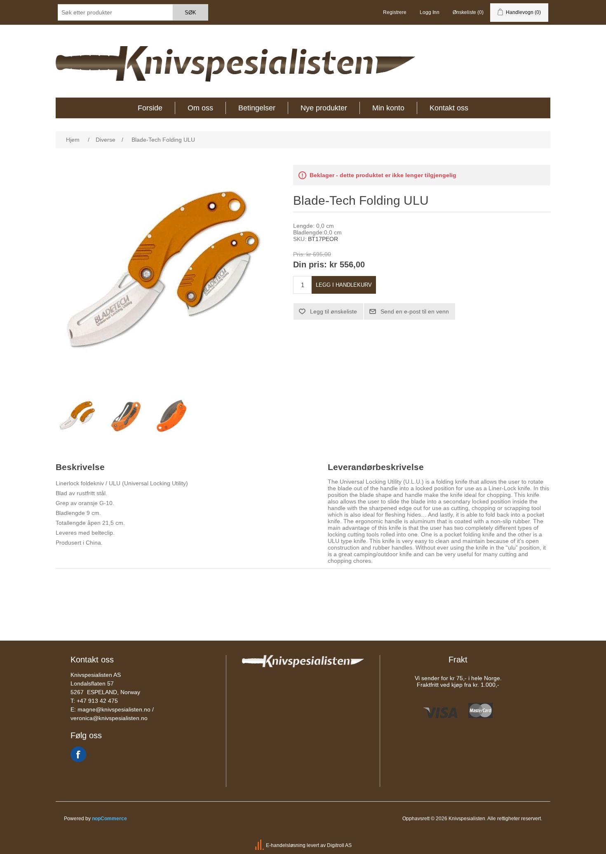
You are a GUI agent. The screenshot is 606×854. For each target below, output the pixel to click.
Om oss (200, 108)
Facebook (78, 754)
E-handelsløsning (285, 845)
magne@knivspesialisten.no (114, 709)
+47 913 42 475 (97, 700)
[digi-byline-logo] (260, 845)
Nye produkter (324, 108)
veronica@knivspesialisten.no (109, 718)
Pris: (299, 254)
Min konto (388, 108)
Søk (190, 12)
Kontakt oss (449, 108)
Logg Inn (429, 12)
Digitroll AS (339, 845)
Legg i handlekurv (344, 285)
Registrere (394, 12)
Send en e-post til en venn (415, 311)
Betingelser (256, 108)
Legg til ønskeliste (333, 311)
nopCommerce (109, 818)
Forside (150, 108)
